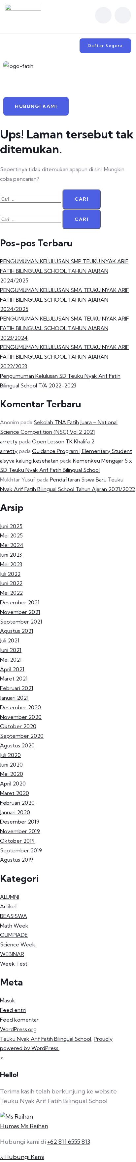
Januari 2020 (15, 812)
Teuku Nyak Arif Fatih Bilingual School (45, 1039)
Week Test (13, 963)
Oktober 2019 (17, 840)
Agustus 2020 (17, 745)
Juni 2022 (11, 583)
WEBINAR (12, 954)
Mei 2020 (11, 774)
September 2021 (21, 621)
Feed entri (13, 1010)
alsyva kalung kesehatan (29, 460)
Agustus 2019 (16, 859)
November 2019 (20, 831)
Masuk (7, 1000)
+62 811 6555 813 (68, 1141)
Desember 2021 (20, 602)
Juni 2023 (11, 554)
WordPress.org (18, 1029)
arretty (8, 441)
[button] (68, 83)
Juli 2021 (9, 640)
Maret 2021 (14, 678)
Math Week (14, 925)
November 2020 (21, 717)
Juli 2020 (10, 755)
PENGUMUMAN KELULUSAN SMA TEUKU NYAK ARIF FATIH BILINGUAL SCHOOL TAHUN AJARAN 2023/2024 (64, 328)
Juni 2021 (10, 650)
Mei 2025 (11, 535)
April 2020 (13, 783)
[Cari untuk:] (31, 198)
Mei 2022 (11, 592)
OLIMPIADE (14, 935)
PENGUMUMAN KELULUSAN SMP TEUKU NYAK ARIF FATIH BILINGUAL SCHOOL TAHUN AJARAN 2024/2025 (64, 271)
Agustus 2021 (16, 631)
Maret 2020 (14, 793)
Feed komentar (19, 1019)
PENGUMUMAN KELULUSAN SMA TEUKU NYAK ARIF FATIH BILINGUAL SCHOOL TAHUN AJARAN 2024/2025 (64, 300)
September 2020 (22, 736)
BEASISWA (13, 916)
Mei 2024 (11, 545)
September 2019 (21, 850)
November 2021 (20, 612)
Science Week (17, 944)
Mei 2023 (11, 564)
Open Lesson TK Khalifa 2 (63, 441)
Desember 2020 (20, 707)
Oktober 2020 (18, 726)
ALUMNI (9, 896)
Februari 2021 (16, 688)
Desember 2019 (19, 821)
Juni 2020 (11, 764)
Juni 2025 (11, 526)
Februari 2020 (17, 802)
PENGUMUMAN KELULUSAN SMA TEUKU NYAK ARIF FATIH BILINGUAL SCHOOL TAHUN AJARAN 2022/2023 (64, 357)
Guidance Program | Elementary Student (82, 451)
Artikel (8, 906)
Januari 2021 (14, 697)
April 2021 (12, 669)
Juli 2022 (10, 574)
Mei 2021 (11, 659)
